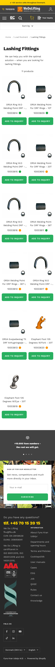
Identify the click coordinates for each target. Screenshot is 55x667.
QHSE (34, 584)
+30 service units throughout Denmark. (28, 3)
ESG (33, 573)
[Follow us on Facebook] (7, 631)
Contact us (36, 595)
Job (32, 578)
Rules (34, 589)
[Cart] (32, 18)
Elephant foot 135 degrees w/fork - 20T (41, 341)
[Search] (20, 18)
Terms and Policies (40, 551)
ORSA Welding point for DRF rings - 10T (40, 106)
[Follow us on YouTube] (20, 631)
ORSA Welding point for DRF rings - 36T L (14, 282)
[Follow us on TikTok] (7, 638)
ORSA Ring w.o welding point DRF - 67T (41, 282)
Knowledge (36, 600)
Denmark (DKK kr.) (13, 650)
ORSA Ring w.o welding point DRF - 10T (14, 106)
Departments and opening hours (40, 544)
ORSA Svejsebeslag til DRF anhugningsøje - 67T (14, 341)
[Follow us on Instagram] (13, 631)
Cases (34, 567)
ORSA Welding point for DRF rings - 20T (41, 165)
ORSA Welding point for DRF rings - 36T (41, 224)
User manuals (38, 562)
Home (8, 37)
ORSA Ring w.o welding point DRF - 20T (14, 165)
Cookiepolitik (38, 556)
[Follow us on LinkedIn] (13, 638)
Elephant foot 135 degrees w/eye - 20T (14, 400)
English (32, 650)
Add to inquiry (14, 121)
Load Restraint (21, 37)
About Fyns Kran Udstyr (39, 534)
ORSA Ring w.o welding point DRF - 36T (14, 224)
